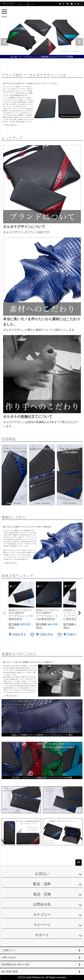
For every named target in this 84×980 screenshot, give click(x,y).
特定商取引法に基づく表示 (16, 964)
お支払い (42, 874)
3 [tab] (42, 62)
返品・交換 (42, 894)
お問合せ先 (42, 904)
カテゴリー (42, 915)
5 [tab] (48, 62)
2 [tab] (39, 62)
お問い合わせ (9, 957)
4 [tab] (45, 62)
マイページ (42, 925)
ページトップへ (78, 862)
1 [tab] (37, 62)
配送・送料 (42, 884)
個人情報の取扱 (10, 971)
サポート (42, 935)
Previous (5, 42)
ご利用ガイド (9, 950)
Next (79, 42)
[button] (5, 613)
